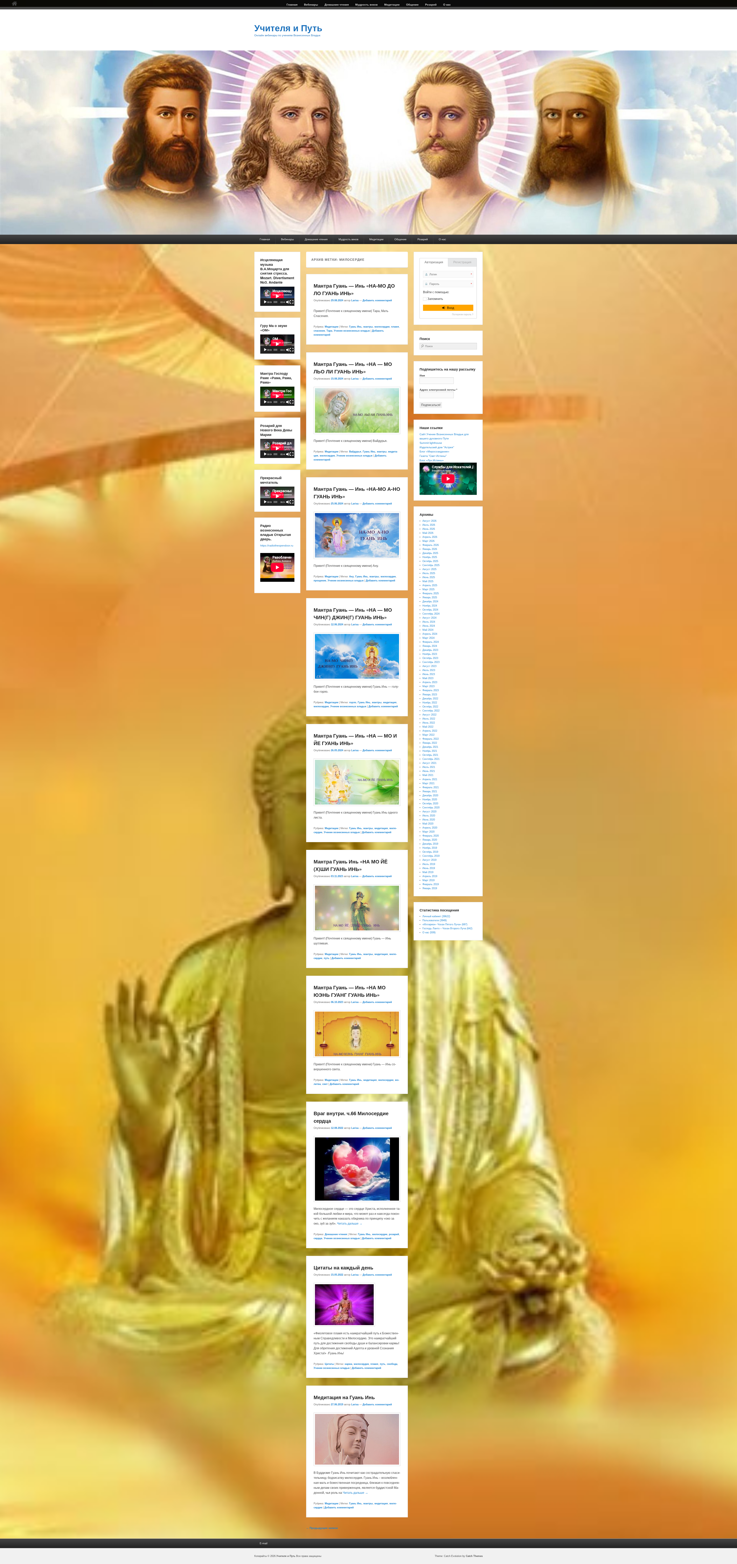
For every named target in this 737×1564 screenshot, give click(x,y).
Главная (292, 4)
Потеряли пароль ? (462, 314)
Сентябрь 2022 (431, 710)
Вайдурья (355, 451)
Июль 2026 (428, 524)
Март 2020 (428, 831)
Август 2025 (429, 569)
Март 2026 (428, 541)
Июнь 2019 (428, 868)
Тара (329, 330)
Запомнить (435, 298)
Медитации (392, 4)
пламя (395, 326)
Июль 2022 (428, 718)
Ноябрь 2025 (429, 557)
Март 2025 (428, 589)
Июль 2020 (428, 815)
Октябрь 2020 (430, 803)
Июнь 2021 (428, 771)
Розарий (431, 4)
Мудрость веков (366, 4)
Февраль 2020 (430, 835)
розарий (394, 1234)
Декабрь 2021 (430, 746)
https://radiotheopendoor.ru (276, 545)
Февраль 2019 (430, 884)
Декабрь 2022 (430, 698)
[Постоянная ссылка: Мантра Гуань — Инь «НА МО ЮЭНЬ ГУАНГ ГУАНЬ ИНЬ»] (357, 1059)
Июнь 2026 (428, 528)
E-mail (263, 1543)
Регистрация (462, 262)
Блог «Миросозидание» (434, 451)
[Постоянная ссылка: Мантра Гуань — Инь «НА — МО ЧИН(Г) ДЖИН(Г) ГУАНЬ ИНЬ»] (357, 681)
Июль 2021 (428, 767)
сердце (318, 1238)
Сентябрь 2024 (431, 613)
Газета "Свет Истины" (433, 455)
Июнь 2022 (428, 722)
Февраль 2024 (430, 641)
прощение (320, 580)
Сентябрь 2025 (431, 565)
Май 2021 (427, 775)
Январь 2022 (429, 742)
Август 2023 (429, 666)
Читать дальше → (349, 1223)
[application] (277, 296)
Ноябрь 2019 (429, 847)
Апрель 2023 (429, 682)
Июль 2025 (428, 573)
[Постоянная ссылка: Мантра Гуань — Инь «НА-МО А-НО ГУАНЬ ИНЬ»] (357, 560)
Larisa (355, 300)
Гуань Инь (355, 326)
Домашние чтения (337, 4)
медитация (390, 702)
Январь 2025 (429, 597)
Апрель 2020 (429, 827)
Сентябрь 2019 (431, 855)
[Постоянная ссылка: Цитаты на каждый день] (344, 1328)
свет (325, 1084)
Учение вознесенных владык (352, 330)
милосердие (382, 326)
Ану (351, 576)
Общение (412, 4)
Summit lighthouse (431, 442)
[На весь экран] (292, 302)
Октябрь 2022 (430, 706)
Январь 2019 (429, 888)
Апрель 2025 (429, 585)
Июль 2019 (428, 864)
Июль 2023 (428, 670)
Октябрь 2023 (430, 658)
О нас (447, 4)
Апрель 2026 (429, 537)
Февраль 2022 (430, 738)
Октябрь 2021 (430, 755)
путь (326, 958)
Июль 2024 (428, 621)
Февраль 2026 (430, 545)
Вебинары (311, 4)
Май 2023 (427, 678)
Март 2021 (428, 783)
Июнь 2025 (428, 577)
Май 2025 (427, 581)
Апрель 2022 (429, 730)
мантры (368, 326)
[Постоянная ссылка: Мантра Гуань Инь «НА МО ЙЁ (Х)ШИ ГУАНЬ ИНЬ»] (357, 933)
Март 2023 (428, 686)
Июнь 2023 (428, 674)
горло (352, 702)
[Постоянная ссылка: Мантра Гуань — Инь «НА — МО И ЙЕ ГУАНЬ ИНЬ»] (357, 807)
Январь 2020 (429, 839)
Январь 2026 (429, 549)
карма (348, 1364)
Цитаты (329, 1364)
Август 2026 (429, 520)
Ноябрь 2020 (429, 799)
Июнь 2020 (428, 819)
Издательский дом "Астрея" (437, 447)
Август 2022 (429, 714)
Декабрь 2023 (430, 650)
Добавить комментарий (377, 300)
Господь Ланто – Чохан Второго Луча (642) (447, 928)
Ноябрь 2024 (429, 605)
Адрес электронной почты (438, 389)
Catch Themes (474, 1556)
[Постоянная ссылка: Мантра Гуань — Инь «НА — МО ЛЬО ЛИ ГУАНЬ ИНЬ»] (357, 435)
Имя (422, 375)
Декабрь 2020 (430, 795)
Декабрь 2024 (430, 601)
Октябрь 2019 (430, 851)
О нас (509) (428, 932)
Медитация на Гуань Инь (344, 1397)
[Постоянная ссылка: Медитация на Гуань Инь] (357, 1467)
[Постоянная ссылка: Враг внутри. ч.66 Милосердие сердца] (357, 1203)
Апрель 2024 (429, 633)
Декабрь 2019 (430, 843)
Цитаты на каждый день (343, 1267)
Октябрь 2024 (430, 609)
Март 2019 (428, 880)
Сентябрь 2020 (431, 807)
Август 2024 (429, 617)
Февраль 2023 (430, 690)
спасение (319, 330)
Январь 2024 (429, 646)
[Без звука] (288, 302)
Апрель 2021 (429, 779)
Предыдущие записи (322, 1527)
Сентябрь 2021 (431, 759)
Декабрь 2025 (430, 553)
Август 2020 (429, 811)
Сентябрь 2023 (431, 662)
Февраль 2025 (430, 593)
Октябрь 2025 (430, 561)
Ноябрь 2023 (429, 654)
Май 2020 (427, 823)
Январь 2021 (429, 791)
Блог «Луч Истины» (432, 460)
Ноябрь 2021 (429, 750)
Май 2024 (427, 629)
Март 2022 (428, 734)
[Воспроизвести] (265, 302)
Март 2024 (428, 637)
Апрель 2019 (429, 876)
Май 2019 (427, 872)
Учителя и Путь (288, 28)
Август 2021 (429, 763)
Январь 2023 (429, 694)
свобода (392, 1364)
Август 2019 (429, 859)
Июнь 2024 (428, 625)
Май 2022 (427, 726)
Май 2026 (427, 533)
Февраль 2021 (430, 787)
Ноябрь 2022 (429, 702)
